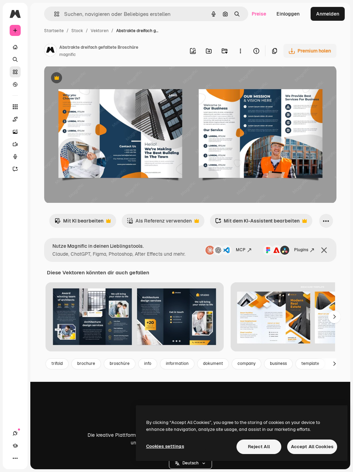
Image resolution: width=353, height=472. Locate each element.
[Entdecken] (15, 84)
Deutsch (190, 463)
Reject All (259, 447)
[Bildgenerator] (15, 131)
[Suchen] (15, 59)
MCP (240, 250)
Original (88, 78)
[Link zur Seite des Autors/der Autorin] (50, 51)
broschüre (120, 363)
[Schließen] (324, 250)
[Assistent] (15, 168)
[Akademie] (15, 445)
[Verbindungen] (15, 433)
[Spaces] (15, 119)
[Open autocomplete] (53, 14)
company (246, 363)
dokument (213, 363)
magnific (67, 54)
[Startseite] (15, 47)
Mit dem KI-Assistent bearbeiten (257, 223)
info (147, 363)
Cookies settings (165, 446)
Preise (259, 14)
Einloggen (288, 14)
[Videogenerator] (15, 144)
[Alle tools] (15, 106)
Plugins (301, 250)
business (278, 363)
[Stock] (15, 71)
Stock (77, 31)
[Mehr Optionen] (240, 51)
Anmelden (327, 14)
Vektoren (100, 31)
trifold (57, 363)
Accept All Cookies (312, 447)
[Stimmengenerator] (15, 156)
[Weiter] (334, 316)
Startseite (54, 31)
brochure (86, 363)
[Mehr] (15, 458)
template (310, 363)
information (177, 363)
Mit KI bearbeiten (78, 223)
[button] (190, 463)
